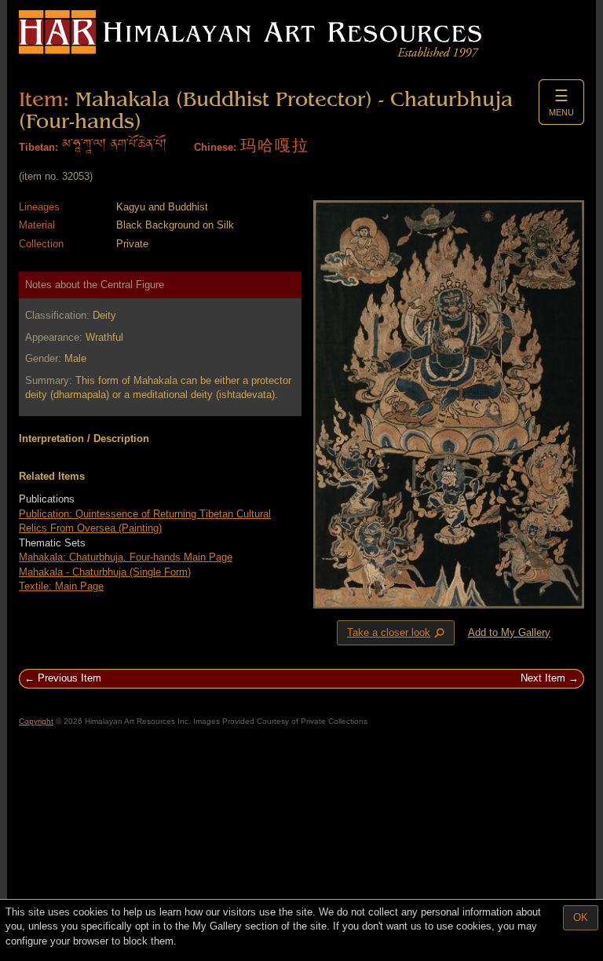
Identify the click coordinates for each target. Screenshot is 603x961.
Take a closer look (397, 632)
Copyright (36, 721)
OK (580, 917)
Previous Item (69, 678)
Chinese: (215, 147)
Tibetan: (38, 147)
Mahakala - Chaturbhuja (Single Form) (105, 572)
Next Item (543, 678)
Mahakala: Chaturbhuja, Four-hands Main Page (125, 557)
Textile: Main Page (61, 586)
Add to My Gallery (509, 632)
